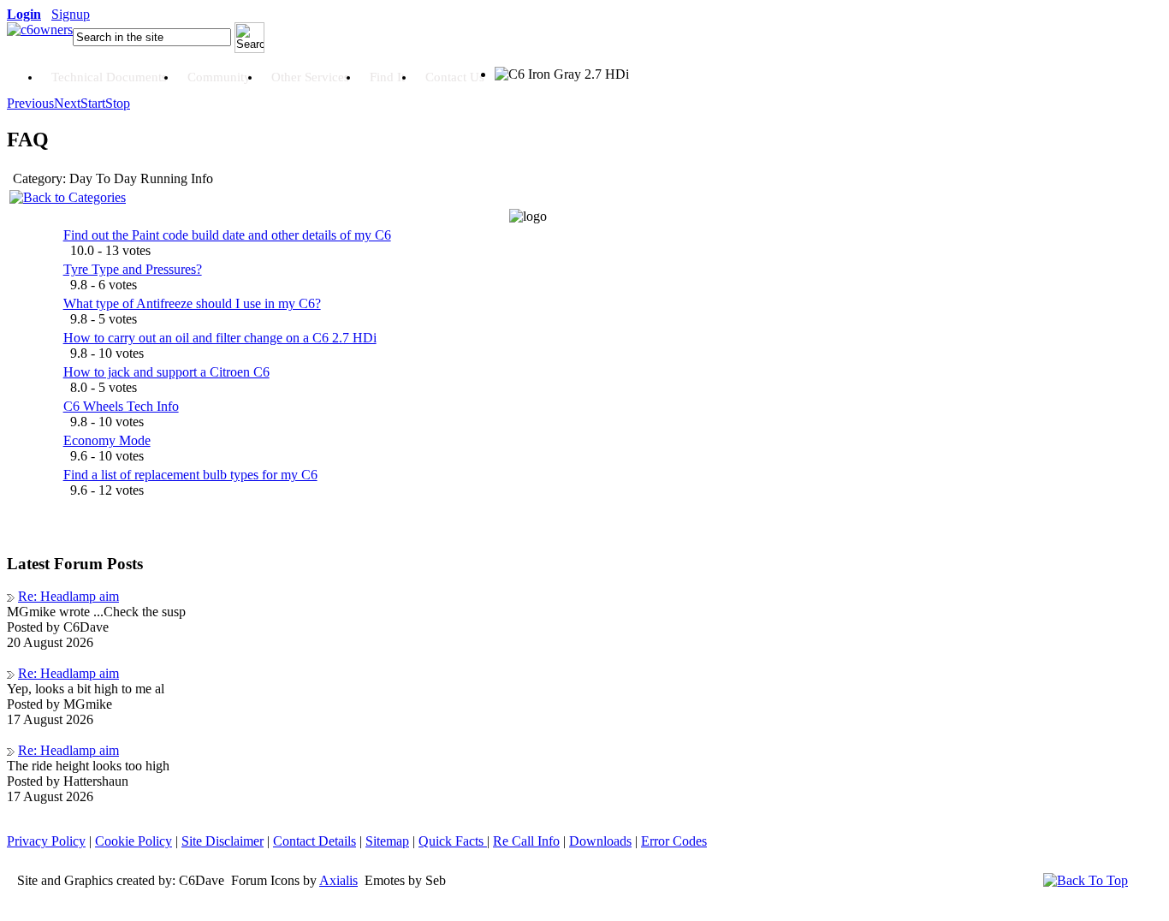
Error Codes (674, 841)
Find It (387, 77)
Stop (117, 103)
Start (92, 103)
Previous (30, 103)
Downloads (600, 841)
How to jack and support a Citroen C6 (166, 372)
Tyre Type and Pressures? (132, 269)
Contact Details (314, 841)
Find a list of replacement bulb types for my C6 (190, 474)
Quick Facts (452, 841)
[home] (40, 30)
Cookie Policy (133, 841)
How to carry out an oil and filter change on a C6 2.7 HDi (220, 337)
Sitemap (387, 841)
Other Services (310, 77)
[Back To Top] (1085, 880)
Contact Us (454, 77)
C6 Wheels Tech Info (121, 406)
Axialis (338, 880)
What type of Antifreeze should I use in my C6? (192, 303)
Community (219, 77)
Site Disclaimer (222, 841)
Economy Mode (107, 440)
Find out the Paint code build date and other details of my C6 (227, 235)
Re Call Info (526, 841)
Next (67, 103)
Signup (70, 14)
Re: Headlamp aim (68, 596)
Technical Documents (109, 77)
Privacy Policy (46, 841)
